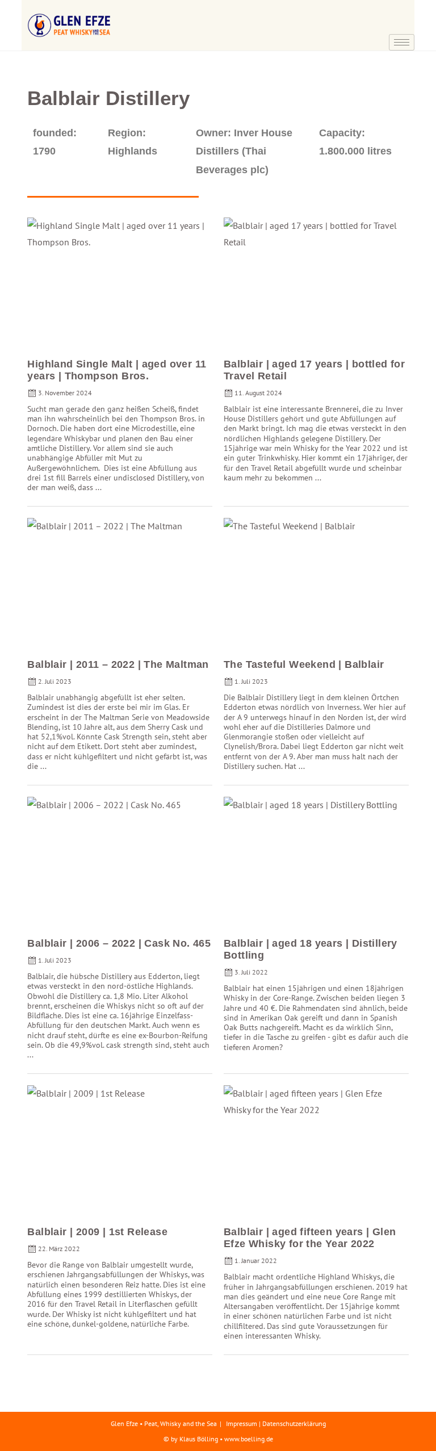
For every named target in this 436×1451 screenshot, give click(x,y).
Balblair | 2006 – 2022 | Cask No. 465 (119, 943)
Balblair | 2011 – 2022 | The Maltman (117, 664)
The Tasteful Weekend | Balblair (304, 664)
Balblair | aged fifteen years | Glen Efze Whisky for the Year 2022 (310, 1237)
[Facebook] (399, 8)
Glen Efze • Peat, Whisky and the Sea (164, 1423)
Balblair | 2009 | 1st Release (97, 1231)
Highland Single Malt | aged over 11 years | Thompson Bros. (116, 370)
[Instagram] (399, 25)
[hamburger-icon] (401, 42)
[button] (370, 11)
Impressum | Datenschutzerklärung (276, 1423)
